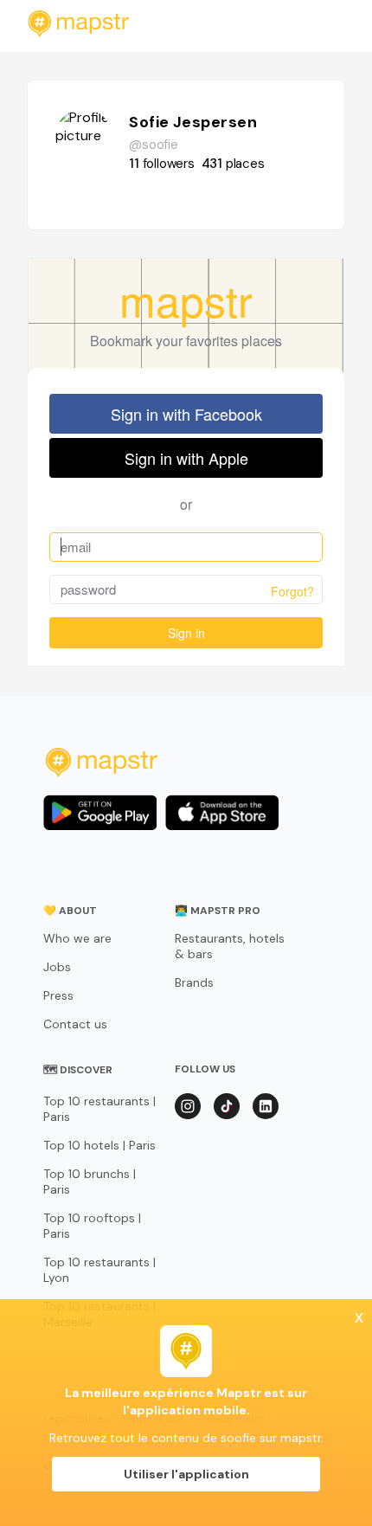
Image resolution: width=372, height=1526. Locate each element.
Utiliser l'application (186, 1474)
